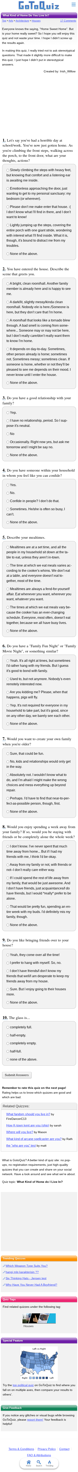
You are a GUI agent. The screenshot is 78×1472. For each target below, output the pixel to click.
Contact (64, 1449)
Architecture (22, 20)
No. (12, 493)
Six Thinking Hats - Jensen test (26, 1278)
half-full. (15, 1051)
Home (28, 1466)
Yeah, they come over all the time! (34, 955)
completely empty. (22, 1043)
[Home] (39, 5)
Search (39, 1466)
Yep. (13, 412)
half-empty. (17, 1035)
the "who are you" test (21, 1145)
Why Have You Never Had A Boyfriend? (31, 1284)
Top (4, 20)
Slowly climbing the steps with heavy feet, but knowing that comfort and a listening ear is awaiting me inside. (38, 175)
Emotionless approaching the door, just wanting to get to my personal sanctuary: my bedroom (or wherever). (38, 194)
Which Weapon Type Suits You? (27, 1265)
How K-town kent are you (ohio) (27, 1125)
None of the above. (23, 254)
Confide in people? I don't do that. (34, 501)
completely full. (20, 1027)
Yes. (12, 485)
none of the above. (23, 1059)
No (11, 434)
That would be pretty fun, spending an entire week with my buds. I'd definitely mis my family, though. (38, 912)
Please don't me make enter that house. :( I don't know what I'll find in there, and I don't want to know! (38, 212)
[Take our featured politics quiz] (39, 1363)
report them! (35, 1419)
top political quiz (23, 1385)
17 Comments (68, 20)
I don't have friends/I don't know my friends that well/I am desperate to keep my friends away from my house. (37, 976)
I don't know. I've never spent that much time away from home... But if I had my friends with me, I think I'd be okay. (36, 851)
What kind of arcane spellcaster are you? (34, 1139)
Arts (11, 20)
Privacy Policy (47, 1449)
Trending (49, 1466)
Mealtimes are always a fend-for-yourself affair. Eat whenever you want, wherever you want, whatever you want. (38, 594)
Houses (36, 20)
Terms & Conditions (21, 1449)
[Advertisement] (39, 105)
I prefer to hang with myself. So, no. (35, 962)
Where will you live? (19, 1132)
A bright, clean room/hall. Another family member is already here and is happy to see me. (38, 289)
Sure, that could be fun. (26, 753)
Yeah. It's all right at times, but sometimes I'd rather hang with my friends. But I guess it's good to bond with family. (38, 666)
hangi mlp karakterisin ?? (22, 1272)
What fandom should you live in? (28, 1114)
